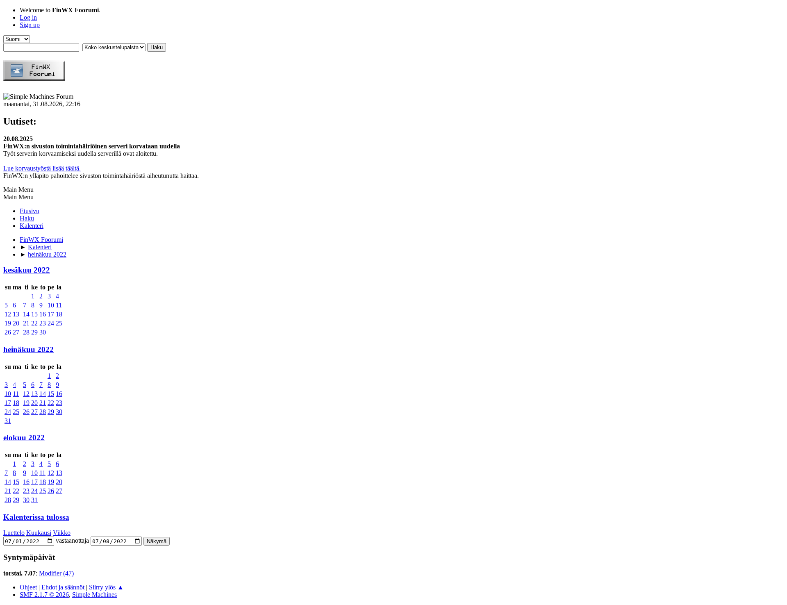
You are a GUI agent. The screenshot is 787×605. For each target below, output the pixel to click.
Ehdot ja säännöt (62, 587)
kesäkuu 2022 (26, 270)
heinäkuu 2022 (28, 349)
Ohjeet (28, 587)
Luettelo (14, 532)
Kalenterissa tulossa (36, 517)
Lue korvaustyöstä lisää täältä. (42, 168)
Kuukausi (38, 532)
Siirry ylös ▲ (106, 587)
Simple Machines (94, 594)
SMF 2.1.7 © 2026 (44, 594)
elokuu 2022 (24, 437)
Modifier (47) (56, 573)
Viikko (62, 532)
